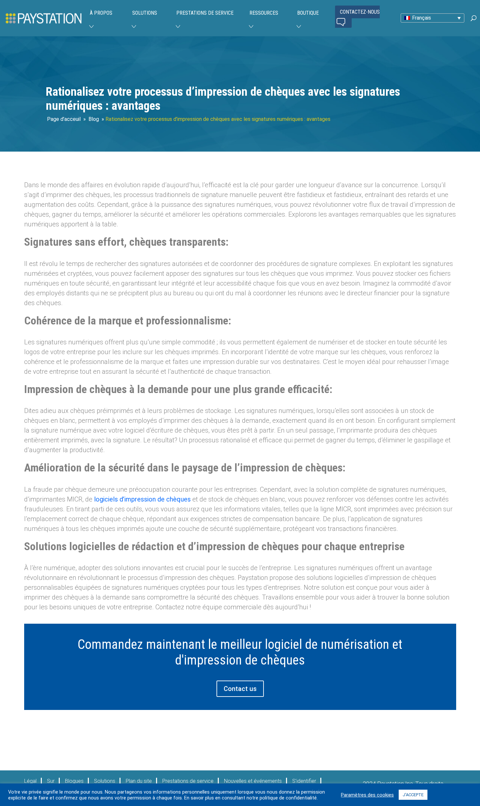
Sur (51, 781)
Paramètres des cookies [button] (367, 795)
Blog (93, 119)
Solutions (144, 13)
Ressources (263, 13)
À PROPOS (101, 13)
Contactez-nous (360, 12)
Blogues (74, 781)
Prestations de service (204, 13)
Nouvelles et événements (253, 781)
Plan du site (139, 781)
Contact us (240, 689)
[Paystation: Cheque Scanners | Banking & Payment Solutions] (43, 18)
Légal (30, 781)
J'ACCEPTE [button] (413, 794)
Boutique (308, 13)
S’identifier (304, 781)
